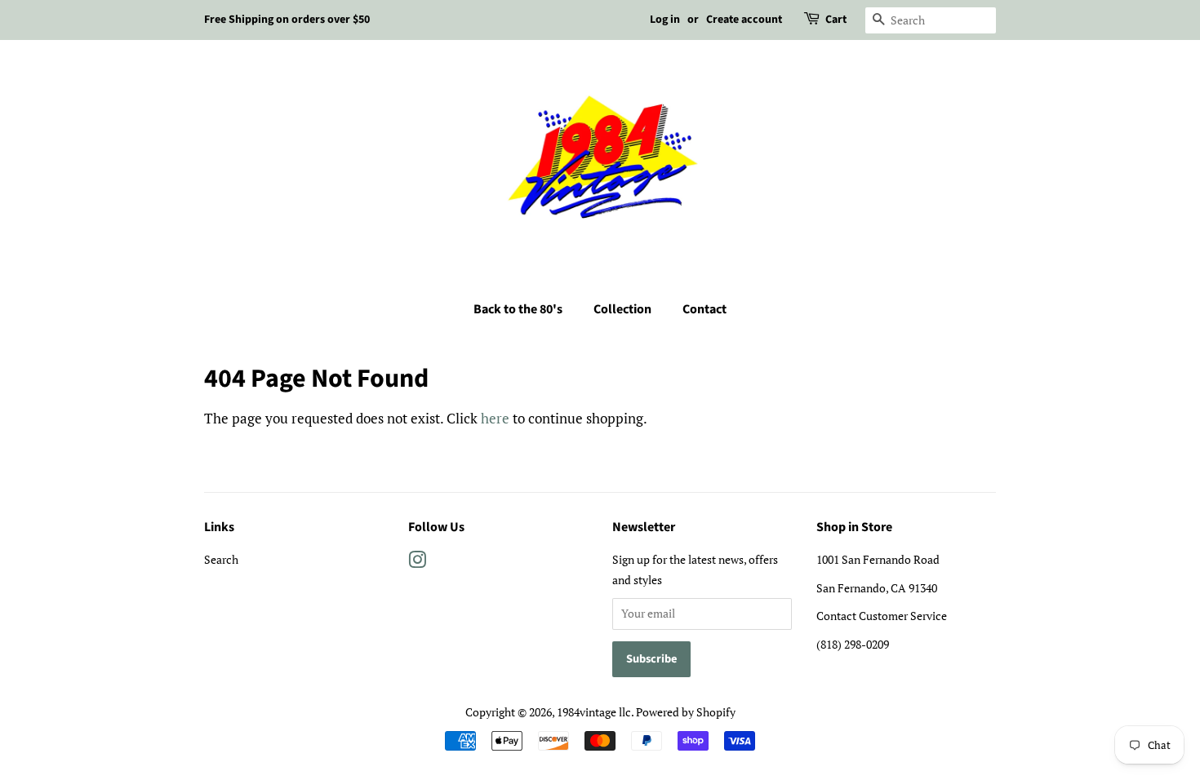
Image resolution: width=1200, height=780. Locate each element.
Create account (744, 19)
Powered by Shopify (686, 712)
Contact (704, 309)
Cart (836, 19)
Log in (665, 19)
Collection (622, 309)
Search (221, 559)
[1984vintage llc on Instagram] (417, 562)
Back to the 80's (517, 309)
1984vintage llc (594, 712)
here (495, 418)
